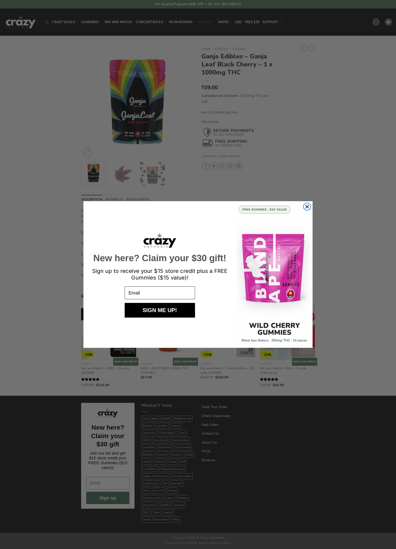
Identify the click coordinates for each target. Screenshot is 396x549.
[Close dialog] (307, 206)
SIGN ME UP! (160, 310)
